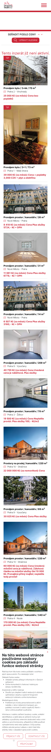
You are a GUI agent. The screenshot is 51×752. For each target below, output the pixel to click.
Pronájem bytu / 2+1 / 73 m (19, 167)
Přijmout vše (13, 736)
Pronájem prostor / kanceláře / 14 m (24, 314)
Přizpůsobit (26, 743)
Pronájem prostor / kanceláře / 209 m (25, 362)
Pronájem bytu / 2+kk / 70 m (20, 88)
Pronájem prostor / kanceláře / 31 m (24, 265)
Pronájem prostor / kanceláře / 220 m (25, 558)
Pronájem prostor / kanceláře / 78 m (24, 411)
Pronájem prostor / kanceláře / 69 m (24, 509)
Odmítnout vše (36, 736)
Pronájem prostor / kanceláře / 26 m (24, 217)
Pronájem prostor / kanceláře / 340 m (25, 615)
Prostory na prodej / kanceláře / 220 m (25, 463)
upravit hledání (28, 40)
